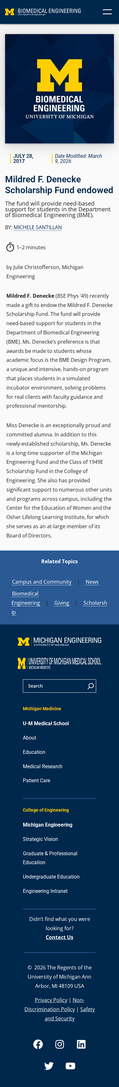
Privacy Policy (51, 999)
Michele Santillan (38, 227)
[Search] (91, 686)
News (92, 581)
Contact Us (59, 937)
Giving (61, 602)
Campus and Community (41, 581)
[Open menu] (107, 11)
